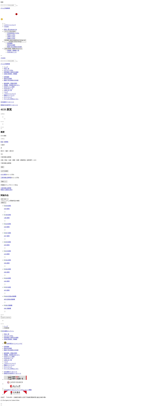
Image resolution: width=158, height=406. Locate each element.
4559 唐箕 (7, 245)
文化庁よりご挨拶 (9, 87)
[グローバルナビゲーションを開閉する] (1, 55)
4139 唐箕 (7, 254)
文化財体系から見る (13, 33)
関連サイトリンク (9, 95)
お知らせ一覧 (8, 90)
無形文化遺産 (11, 45)
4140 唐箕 (7, 227)
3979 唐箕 (7, 290)
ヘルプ (6, 92)
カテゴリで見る (10, 31)
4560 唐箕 (7, 272)
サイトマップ (8, 97)
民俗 (2, 142)
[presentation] (1, 200)
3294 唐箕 (7, 263)
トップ (6, 67)
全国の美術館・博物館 (13, 48)
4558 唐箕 (7, 208)
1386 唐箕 (7, 218)
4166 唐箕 (7, 281)
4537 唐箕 (7, 236)
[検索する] (17, 5)
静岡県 (6, 142)
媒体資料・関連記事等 (10, 83)
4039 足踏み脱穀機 (9, 299)
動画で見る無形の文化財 (14, 46)
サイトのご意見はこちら (11, 99)
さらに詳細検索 (5, 8)
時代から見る (11, 35)
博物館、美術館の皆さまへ (12, 85)
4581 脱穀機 (7, 308)
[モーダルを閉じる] (1, 403)
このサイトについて (10, 25)
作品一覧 (10, 29)
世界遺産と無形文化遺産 (15, 41)
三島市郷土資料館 (6, 177)
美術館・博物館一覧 (13, 50)
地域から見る (11, 38)
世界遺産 (10, 43)
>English (6, 26)
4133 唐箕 (3, 174)
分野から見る (11, 36)
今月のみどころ (11, 52)
